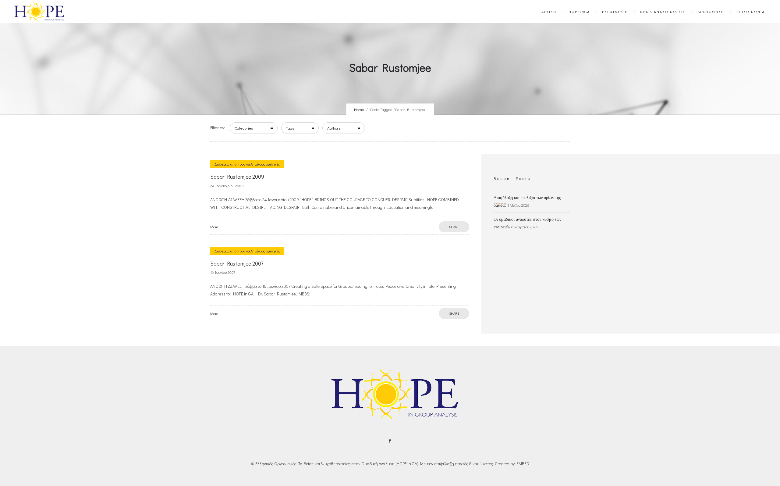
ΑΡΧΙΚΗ (548, 11)
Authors (333, 127)
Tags (290, 127)
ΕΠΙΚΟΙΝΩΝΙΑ (750, 11)
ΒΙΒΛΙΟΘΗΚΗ (710, 11)
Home (359, 109)
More (214, 226)
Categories (244, 127)
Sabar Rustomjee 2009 (237, 176)
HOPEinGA (579, 11)
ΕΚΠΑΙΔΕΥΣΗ (615, 11)
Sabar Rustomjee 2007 (236, 263)
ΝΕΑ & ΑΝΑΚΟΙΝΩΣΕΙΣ (662, 11)
